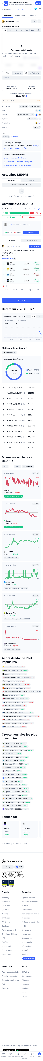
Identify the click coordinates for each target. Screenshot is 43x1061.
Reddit (24, 992)
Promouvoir (6, 902)
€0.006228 (17, 809)
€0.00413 (17, 802)
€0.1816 (16, 774)
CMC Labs (6, 906)
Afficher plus (36, 209)
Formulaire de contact (10, 976)
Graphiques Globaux (9, 934)
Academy (5, 898)
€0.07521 (17, 788)
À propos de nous (28, 898)
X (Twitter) (25, 972)
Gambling (6, 137)
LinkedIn (25, 996)
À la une (5, 914)
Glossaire (5, 988)
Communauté (27, 976)
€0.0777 (13, 771)
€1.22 (13, 753)
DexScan (5, 926)
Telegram (25, 980)
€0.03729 (15, 743)
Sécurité (25, 950)
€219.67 (16, 795)
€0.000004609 (18, 798)
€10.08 (16, 778)
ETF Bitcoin (6, 918)
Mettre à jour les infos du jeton (16, 158)
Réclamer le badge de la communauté (18, 165)
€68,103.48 (16, 747)
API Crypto (6, 922)
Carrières (25, 954)
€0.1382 (16, 785)
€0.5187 (16, 805)
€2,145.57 (16, 757)
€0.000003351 (17, 792)
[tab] (26, 73)
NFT (3, 938)
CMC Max (5, 910)
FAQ (3, 984)
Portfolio (5, 942)
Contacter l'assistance (10, 980)
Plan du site (6, 954)
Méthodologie (27, 946)
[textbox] (24, 226)
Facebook (25, 988)
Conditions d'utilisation (30, 902)
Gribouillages (7, 950)
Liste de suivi (7, 946)
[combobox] (21, 78)
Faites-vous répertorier (10, 972)
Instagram (25, 984)
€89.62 (15, 760)
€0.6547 (13, 781)
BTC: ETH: (16, 9)
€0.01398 (19, 750)
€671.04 (15, 767)
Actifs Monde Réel (9, 930)
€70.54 (17, 764)
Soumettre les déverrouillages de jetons (19, 162)
